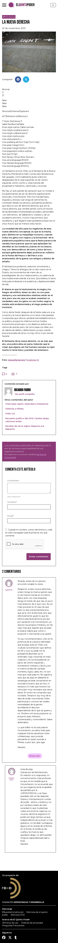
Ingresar (53, 5)
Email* (10, 516)
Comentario (13, 480)
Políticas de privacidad (32, 923)
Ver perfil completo (24, 394)
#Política (9, 16)
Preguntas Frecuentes (13, 925)
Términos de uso (10, 923)
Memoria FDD (18, 915)
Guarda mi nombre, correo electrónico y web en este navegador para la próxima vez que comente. (28, 532)
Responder (34, 756)
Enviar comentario (38, 556)
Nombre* (12, 502)
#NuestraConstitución (13, 912)
